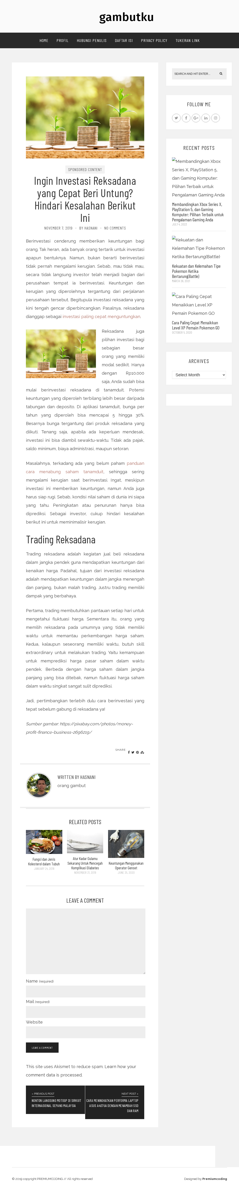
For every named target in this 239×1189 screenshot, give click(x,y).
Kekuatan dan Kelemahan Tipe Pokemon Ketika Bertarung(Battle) (196, 271)
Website (34, 1022)
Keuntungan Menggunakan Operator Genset (126, 865)
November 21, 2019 (85, 872)
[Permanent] (44, 852)
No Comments (115, 227)
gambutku (126, 17)
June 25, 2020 (126, 872)
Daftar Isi (124, 40)
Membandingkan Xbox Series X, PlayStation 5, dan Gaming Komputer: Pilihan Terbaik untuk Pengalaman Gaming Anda (198, 211)
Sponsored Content (85, 169)
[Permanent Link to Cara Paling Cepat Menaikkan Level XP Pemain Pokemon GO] (199, 304)
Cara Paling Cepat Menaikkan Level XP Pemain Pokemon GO (195, 325)
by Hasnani (88, 227)
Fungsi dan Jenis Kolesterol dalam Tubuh (44, 861)
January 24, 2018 (44, 868)
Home (43, 40)
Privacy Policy (154, 40)
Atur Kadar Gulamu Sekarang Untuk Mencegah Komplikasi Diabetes (85, 863)
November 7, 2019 (58, 227)
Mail (38, 1001)
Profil (62, 40)
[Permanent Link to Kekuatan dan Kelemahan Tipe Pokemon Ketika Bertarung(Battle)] (199, 247)
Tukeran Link (188, 40)
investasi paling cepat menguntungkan (101, 316)
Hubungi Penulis (92, 40)
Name (40, 981)
